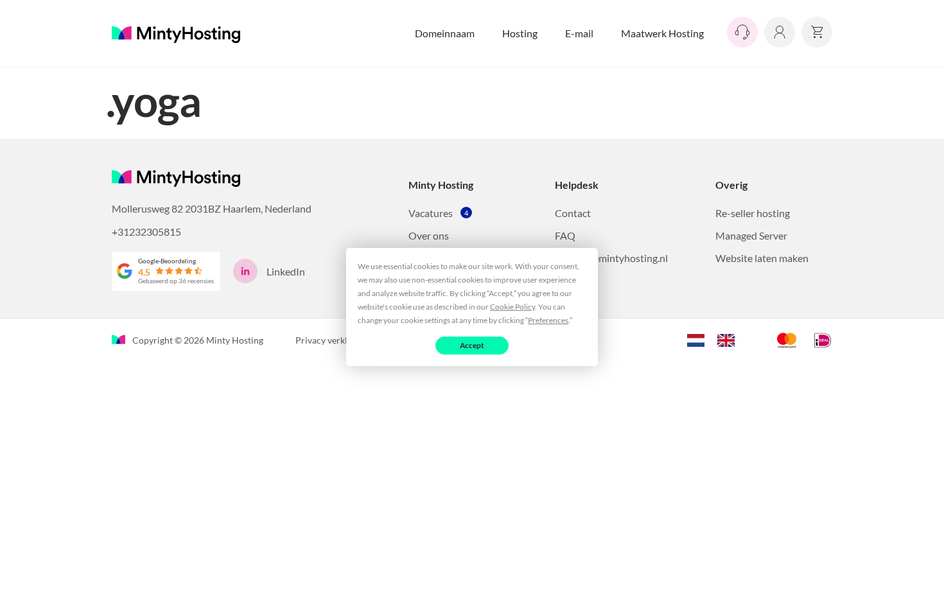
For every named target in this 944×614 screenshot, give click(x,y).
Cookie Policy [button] (512, 306)
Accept (472, 345)
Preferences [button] (548, 320)
